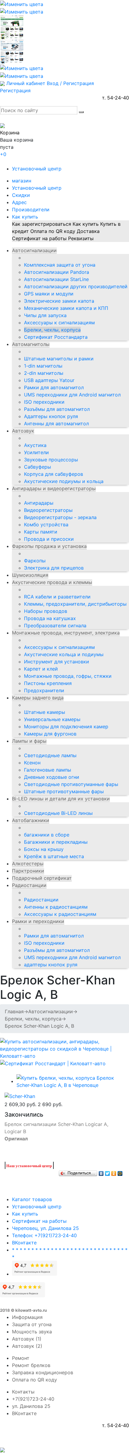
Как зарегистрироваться (41, 224)
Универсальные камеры (52, 719)
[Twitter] (107, 1172)
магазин (21, 181)
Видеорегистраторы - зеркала (60, 517)
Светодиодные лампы (50, 755)
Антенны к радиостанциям (56, 907)
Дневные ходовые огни (51, 777)
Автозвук (23, 431)
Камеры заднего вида (38, 698)
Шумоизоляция (30, 575)
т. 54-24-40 (115, 98)
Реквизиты (81, 238)
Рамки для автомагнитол (54, 387)
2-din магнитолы (43, 373)
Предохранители (44, 690)
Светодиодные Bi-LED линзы (58, 813)
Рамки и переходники (38, 921)
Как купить (25, 217)
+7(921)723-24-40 (33, 1399)
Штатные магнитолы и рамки (59, 359)
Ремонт (20, 1358)
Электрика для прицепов (54, 568)
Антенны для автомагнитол (56, 424)
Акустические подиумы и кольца (64, 481)
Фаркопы (35, 561)
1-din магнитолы (43, 366)
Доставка (88, 231)
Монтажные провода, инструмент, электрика (66, 633)
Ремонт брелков (31, 1365)
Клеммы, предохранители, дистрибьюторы (75, 604)
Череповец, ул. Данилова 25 (45, 1228)
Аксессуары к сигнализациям (59, 323)
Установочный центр (37, 169)
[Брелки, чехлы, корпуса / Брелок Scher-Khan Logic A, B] (70, 1081)
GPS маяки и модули (49, 294)
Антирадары (38, 503)
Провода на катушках (50, 618)
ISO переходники (44, 402)
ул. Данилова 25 (31, 1406)
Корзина (10, 133)
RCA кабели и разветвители (57, 597)
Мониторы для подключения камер (66, 726)
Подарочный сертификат (42, 878)
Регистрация (15, 90)
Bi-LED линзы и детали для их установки (61, 799)
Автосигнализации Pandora (56, 272)
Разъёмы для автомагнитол (57, 409)
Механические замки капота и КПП (66, 308)
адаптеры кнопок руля (50, 965)
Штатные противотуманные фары (64, 791)
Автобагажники (30, 820)
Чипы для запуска (45, 315)
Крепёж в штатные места (54, 856)
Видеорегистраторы (48, 510)
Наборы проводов (45, 611)
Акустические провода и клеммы (52, 582)
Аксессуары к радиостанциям (60, 914)
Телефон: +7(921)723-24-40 (44, 1235)
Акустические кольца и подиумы (64, 654)
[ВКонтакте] (101, 1172)
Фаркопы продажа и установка (49, 546)
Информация (27, 1317)
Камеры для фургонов (50, 734)
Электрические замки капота (59, 301)
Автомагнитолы (31, 344)
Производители (31, 209)
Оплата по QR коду (52, 231)
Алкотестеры (28, 864)
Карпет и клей (41, 669)
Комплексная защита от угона (59, 265)
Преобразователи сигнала (55, 625)
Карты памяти (40, 532)
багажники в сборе (46, 835)
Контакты (23, 1392)
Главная (14, 1011)
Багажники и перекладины (56, 842)
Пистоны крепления (48, 683)
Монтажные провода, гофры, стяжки (68, 676)
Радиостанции (29, 885)
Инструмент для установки (56, 662)
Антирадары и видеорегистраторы (54, 488)
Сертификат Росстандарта (56, 337)
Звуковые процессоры (51, 460)
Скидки (21, 195)
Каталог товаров (32, 1199)
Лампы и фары (29, 741)
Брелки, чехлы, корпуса (52, 330)
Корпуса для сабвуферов (53, 474)
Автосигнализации (34, 250)
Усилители (36, 452)
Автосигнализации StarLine (56, 279)
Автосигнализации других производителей (76, 286)
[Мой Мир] (120, 1172)
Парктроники (28, 871)
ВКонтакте (24, 1243)
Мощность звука (32, 1332)
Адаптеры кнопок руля (51, 416)
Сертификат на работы (39, 238)
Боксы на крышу (44, 849)
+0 (3, 154)
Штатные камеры (44, 712)
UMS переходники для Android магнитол (72, 395)
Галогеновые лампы (47, 770)
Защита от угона (32, 1324)
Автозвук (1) (26, 1339)
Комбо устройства (46, 525)
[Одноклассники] (114, 1172)
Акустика (35, 445)
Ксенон (32, 763)
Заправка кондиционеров (42, 1372)
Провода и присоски (49, 539)
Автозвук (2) (27, 1346)
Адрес (19, 202)
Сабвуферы (37, 467)
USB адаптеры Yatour (49, 380)
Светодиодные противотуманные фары (71, 784)
